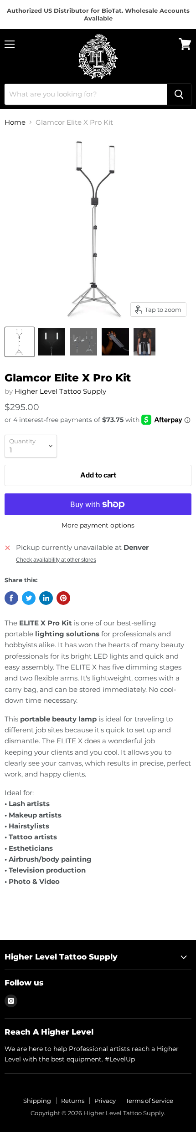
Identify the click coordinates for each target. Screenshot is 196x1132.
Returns (72, 1100)
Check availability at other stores (56, 560)
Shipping (37, 1100)
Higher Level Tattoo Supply (60, 391)
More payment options (98, 525)
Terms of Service (149, 1100)
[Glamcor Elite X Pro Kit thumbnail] (19, 341)
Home (15, 122)
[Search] (179, 94)
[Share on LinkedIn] (46, 598)
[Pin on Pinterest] (63, 598)
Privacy (105, 1100)
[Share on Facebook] (11, 598)
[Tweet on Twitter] (29, 598)
